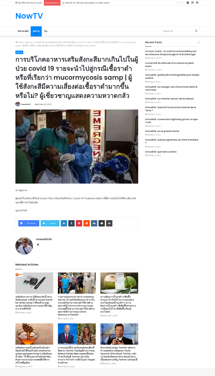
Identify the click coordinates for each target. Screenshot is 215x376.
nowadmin (26, 104)
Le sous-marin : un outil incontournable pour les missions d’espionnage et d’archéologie (171, 53)
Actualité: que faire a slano (161, 151)
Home (20, 42)
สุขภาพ (36, 31)
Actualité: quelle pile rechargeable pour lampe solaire (172, 76)
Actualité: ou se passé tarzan (162, 131)
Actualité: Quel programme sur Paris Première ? (171, 141)
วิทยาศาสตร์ (23, 31)
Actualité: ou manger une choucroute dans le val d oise (171, 88)
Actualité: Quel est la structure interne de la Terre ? (170, 109)
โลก (46, 31)
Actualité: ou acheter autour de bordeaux (169, 98)
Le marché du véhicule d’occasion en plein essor (86, 2)
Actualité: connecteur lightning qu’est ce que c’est (171, 121)
